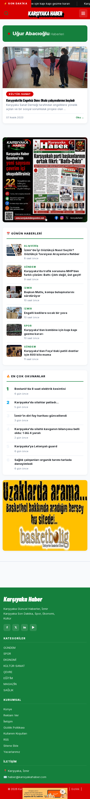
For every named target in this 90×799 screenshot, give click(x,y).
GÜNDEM (9, 647)
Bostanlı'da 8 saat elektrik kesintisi (40, 388)
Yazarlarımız (11, 752)
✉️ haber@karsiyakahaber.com (24, 777)
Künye (7, 709)
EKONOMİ (9, 659)
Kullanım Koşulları (15, 733)
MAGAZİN (10, 684)
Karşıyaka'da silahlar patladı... (36, 402)
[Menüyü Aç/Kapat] (83, 13)
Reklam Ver (11, 715)
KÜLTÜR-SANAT (14, 666)
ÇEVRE (7, 672)
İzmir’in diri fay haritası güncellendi (40, 415)
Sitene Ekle (10, 745)
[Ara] (6, 13)
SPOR (7, 653)
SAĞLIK (8, 690)
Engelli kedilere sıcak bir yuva (45, 313)
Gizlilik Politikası (14, 727)
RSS (6, 739)
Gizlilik (75, 789)
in (24, 627)
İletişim (8, 721)
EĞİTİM (8, 678)
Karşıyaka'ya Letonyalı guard (35, 446)
